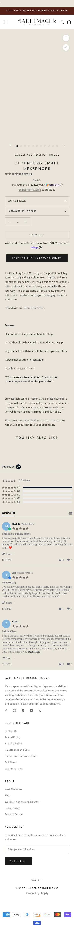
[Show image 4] (29, 146)
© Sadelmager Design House (37, 888)
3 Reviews (27, 173)
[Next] (64, 146)
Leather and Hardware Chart (37, 258)
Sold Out (37, 235)
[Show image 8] (45, 146)
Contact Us (11, 731)
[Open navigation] (5, 21)
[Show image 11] (57, 146)
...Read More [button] (33, 651)
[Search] (62, 22)
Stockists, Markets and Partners (22, 801)
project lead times (24, 381)
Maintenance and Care (17, 749)
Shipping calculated (30, 189)
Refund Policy (12, 737)
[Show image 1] (17, 146)
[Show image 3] (25, 146)
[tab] (8, 513)
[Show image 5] (33, 146)
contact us (56, 420)
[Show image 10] (53, 146)
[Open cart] (69, 22)
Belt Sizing (10, 762)
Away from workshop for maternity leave (37, 11)
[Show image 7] (41, 146)
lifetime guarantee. (34, 308)
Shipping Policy (13, 743)
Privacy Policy (12, 808)
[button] (37, 185)
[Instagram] (14, 710)
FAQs (7, 795)
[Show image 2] (21, 146)
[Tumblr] (40, 710)
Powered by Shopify (37, 893)
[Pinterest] (23, 710)
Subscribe (18, 861)
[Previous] (10, 146)
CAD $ (35, 880)
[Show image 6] (37, 146)
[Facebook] (6, 710)
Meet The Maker (13, 789)
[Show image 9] (49, 146)
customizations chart (34, 420)
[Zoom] (66, 38)
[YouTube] (31, 710)
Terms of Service (14, 814)
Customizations (13, 768)
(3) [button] (18, 487)
